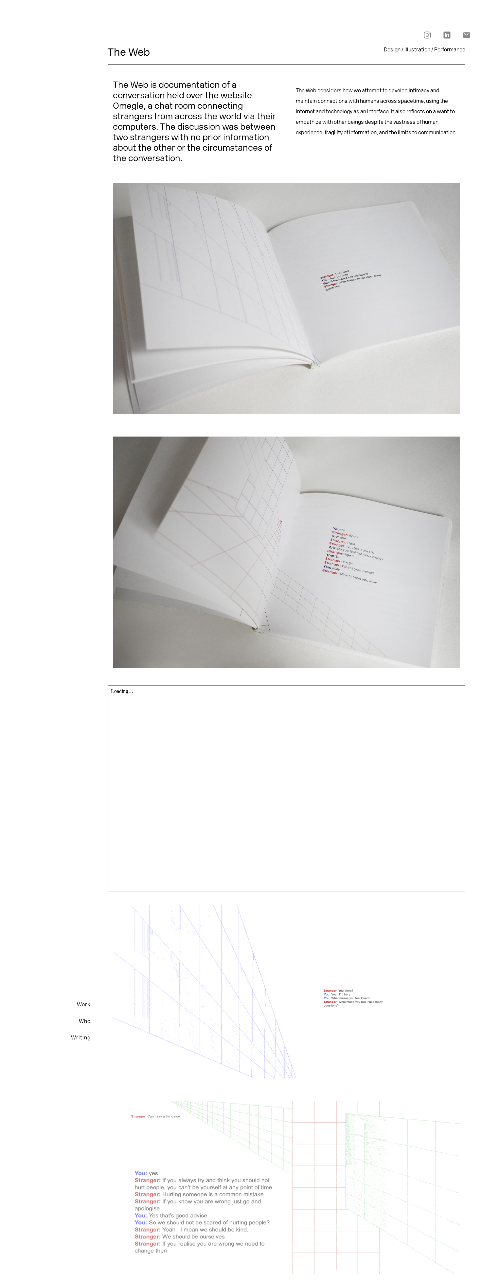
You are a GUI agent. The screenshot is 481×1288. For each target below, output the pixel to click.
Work (84, 1005)
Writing (81, 1038)
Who (85, 1021)
